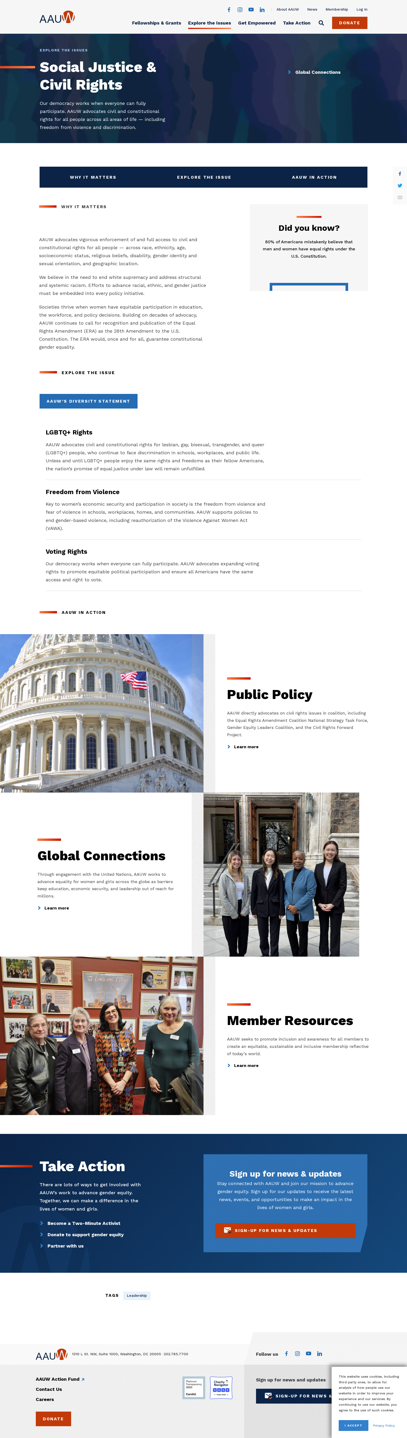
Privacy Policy (384, 1425)
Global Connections (318, 72)
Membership (337, 9)
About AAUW (288, 9)
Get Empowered (257, 23)
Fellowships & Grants (156, 23)
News (312, 9)
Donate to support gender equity (86, 1234)
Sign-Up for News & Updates (276, 1230)
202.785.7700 (176, 1354)
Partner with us (66, 1246)
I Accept (353, 1425)
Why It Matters (94, 178)
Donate (349, 22)
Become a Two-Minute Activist (84, 1223)
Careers (45, 1399)
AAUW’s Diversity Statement (88, 401)
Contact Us (49, 1389)
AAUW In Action (315, 178)
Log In (361, 9)
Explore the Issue (204, 178)
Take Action (296, 23)
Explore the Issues (209, 23)
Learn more (246, 746)
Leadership (137, 1295)
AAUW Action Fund (58, 1379)
